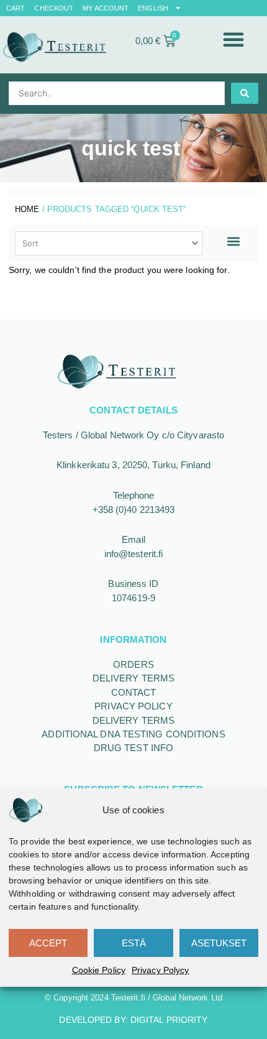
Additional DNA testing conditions (133, 734)
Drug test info (133, 747)
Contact (133, 692)
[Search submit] (244, 93)
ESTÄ (134, 943)
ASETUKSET (219, 943)
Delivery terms (133, 678)
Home (27, 209)
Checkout (53, 8)
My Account (106, 8)
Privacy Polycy (160, 970)
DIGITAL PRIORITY (169, 1020)
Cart (15, 8)
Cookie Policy (98, 970)
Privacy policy (133, 706)
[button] (234, 39)
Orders (133, 664)
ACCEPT (48, 943)
